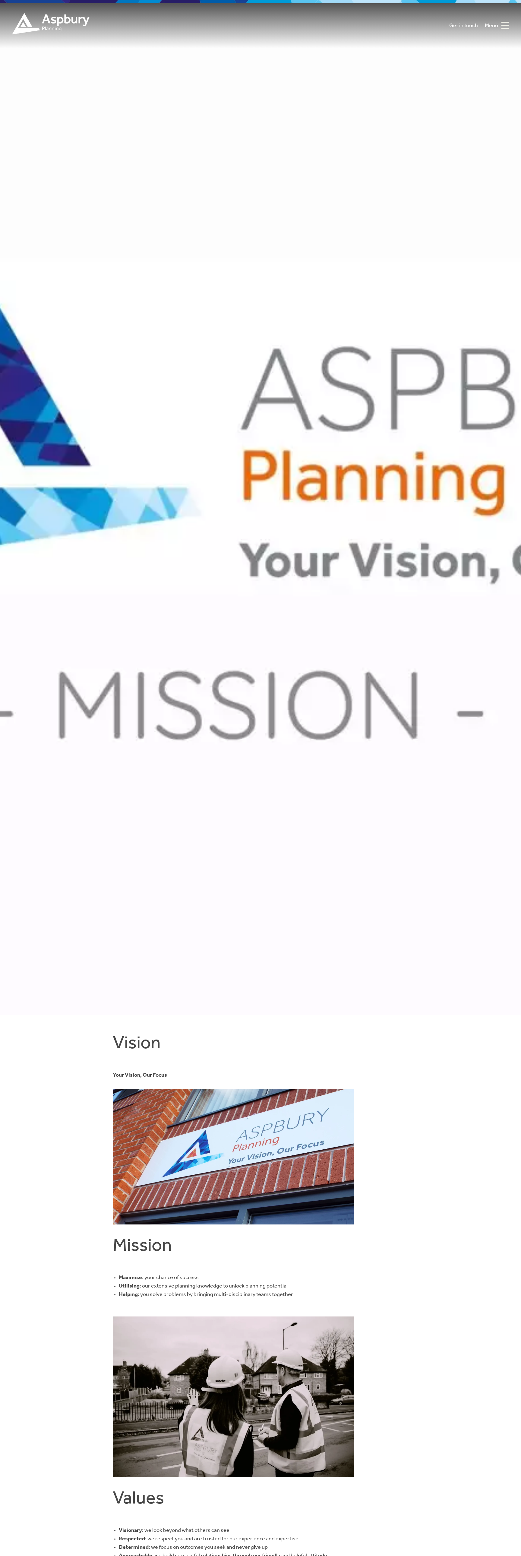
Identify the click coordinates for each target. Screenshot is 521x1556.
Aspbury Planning (51, 26)
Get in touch (463, 26)
